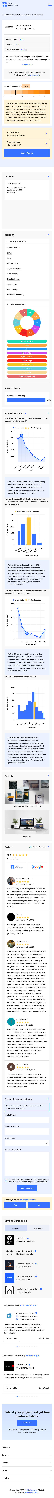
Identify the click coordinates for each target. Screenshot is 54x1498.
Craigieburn (21, 1241)
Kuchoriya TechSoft (25, 1263)
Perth (18, 1279)
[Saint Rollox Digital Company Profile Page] (9, 1252)
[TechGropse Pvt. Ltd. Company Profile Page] (9, 1316)
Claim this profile (33, 75)
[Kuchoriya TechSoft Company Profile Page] (9, 1265)
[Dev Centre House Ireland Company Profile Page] (9, 1290)
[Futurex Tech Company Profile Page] (9, 1366)
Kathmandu (23, 1368)
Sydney (19, 1266)
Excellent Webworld (25, 1276)
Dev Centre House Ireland (28, 1289)
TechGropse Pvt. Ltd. (25, 1313)
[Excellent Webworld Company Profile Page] (9, 1278)
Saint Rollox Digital (25, 1251)
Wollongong (21, 28)
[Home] (2, 14)
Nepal (31, 1368)
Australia (30, 28)
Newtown (20, 1254)
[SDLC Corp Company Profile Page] (9, 1240)
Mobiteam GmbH (32, 1492)
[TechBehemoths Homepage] (10, 4)
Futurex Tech (22, 1364)
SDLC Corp (21, 1238)
